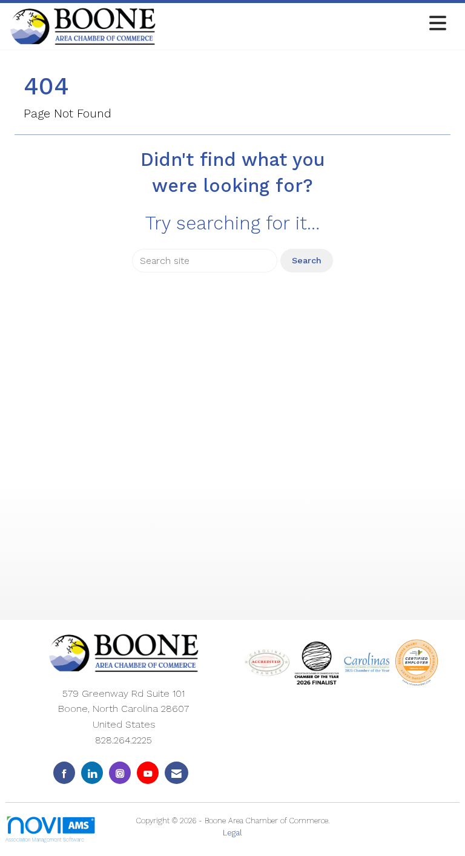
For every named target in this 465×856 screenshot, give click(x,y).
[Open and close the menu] (304, 24)
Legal (232, 832)
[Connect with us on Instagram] (120, 773)
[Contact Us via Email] (176, 773)
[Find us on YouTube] (148, 773)
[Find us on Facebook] (64, 773)
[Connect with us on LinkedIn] (92, 773)
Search (307, 260)
